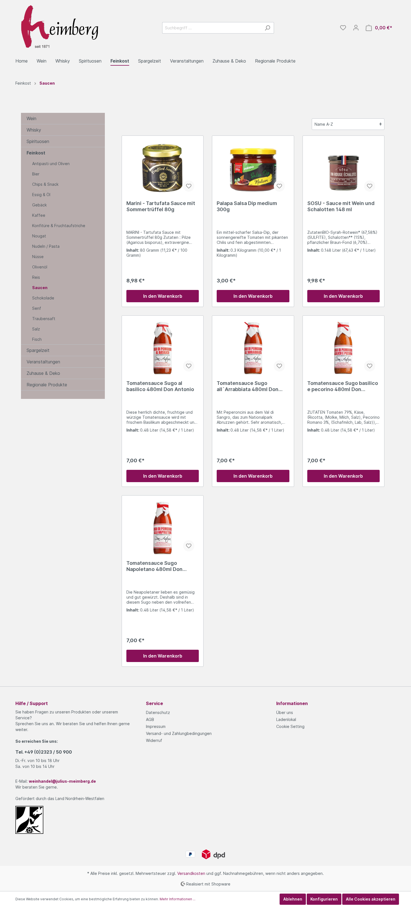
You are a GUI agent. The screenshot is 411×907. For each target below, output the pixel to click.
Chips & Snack (45, 184)
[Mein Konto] (355, 27)
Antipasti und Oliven (51, 163)
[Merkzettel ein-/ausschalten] (188, 186)
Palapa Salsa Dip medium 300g (247, 206)
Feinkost (36, 153)
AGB (150, 719)
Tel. (43, 752)
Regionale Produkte (47, 384)
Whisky (34, 130)
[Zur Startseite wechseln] (57, 27)
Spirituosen (38, 141)
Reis (36, 277)
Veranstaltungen (43, 362)
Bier (35, 174)
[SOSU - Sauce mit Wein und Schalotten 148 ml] (343, 168)
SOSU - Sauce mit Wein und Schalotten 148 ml (341, 206)
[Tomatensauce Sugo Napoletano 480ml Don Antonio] (162, 528)
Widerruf (154, 740)
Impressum (156, 726)
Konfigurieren (324, 899)
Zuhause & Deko (43, 373)
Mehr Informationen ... (177, 899)
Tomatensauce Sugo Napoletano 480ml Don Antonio (154, 566)
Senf (36, 308)
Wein (31, 118)
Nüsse (38, 256)
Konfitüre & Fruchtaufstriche (58, 225)
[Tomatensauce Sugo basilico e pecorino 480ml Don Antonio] (343, 348)
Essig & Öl (41, 194)
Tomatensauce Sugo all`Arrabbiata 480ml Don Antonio (247, 386)
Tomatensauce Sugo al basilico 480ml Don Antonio (160, 386)
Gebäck (39, 205)
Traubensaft (43, 318)
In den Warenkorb (162, 296)
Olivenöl (39, 267)
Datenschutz (158, 712)
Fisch (37, 339)
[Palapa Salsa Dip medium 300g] (253, 168)
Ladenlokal (286, 719)
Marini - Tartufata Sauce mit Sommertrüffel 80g (160, 206)
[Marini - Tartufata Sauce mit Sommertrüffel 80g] (162, 168)
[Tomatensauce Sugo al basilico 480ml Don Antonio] (162, 348)
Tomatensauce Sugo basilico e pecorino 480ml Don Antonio (342, 386)
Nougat (39, 236)
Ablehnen (292, 899)
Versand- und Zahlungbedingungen (179, 733)
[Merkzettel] (343, 27)
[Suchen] (267, 28)
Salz (36, 329)
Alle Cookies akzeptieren (370, 899)
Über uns (284, 712)
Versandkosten (191, 873)
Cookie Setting (290, 726)
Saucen (40, 287)
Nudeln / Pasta (46, 246)
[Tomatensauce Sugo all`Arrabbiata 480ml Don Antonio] (253, 348)
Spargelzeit (38, 350)
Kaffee (38, 215)
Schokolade (43, 298)
